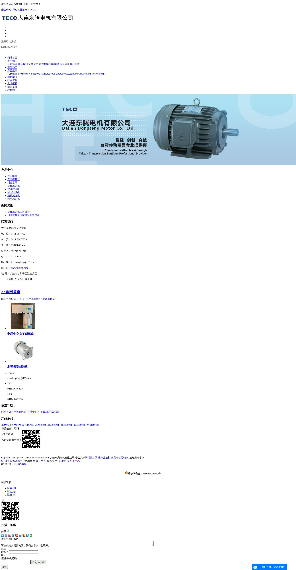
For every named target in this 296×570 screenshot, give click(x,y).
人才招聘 (12, 83)
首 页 (22, 298)
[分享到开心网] (16, 535)
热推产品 (75, 461)
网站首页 (12, 57)
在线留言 (46, 411)
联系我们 (23, 64)
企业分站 (6, 9)
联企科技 (64, 461)
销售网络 (54, 64)
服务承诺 (65, 64)
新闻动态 (12, 67)
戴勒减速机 (86, 73)
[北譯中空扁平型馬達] (22, 328)
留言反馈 (12, 86)
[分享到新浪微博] (9, 535)
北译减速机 (60, 73)
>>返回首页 (10, 292)
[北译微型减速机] (22, 361)
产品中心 (26, 411)
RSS (26, 9)
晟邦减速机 (47, 73)
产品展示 (12, 70)
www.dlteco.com (19, 268)
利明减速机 (99, 73)
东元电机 (12, 73)
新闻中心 (36, 411)
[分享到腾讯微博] (13, 535)
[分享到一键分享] (6, 535)
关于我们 (12, 61)
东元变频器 (24, 73)
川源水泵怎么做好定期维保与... (24, 215)
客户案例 (12, 77)
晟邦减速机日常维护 (18, 212)
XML (33, 9)
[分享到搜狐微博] (24, 535)
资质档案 (44, 64)
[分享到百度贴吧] (20, 535)
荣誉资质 (33, 64)
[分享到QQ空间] (27, 535)
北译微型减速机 (17, 366)
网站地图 (18, 9)
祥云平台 (41, 461)
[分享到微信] (31, 535)
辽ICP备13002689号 (11, 461)
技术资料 (12, 80)
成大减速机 (73, 73)
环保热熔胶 (20, 464)
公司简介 (12, 64)
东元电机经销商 (119, 457)
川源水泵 (36, 73)
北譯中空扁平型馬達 (20, 333)
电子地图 (75, 64)
